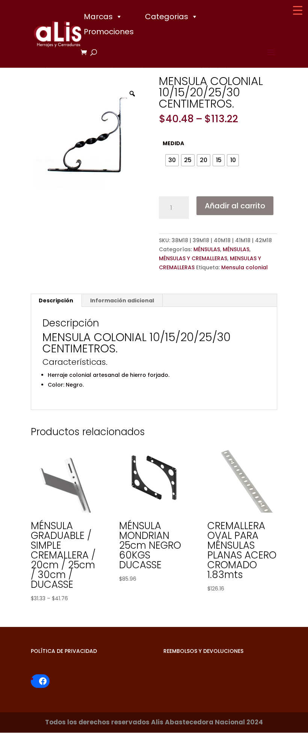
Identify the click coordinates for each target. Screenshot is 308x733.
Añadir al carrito (235, 205)
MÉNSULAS (206, 249)
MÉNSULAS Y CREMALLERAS (193, 258)
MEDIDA (173, 143)
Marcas (98, 16)
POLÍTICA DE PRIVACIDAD (64, 651)
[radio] (172, 160)
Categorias (166, 16)
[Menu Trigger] (297, 10)
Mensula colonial (244, 267)
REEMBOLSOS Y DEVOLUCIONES (203, 651)
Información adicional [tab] (122, 300)
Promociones (109, 31)
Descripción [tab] (56, 300)
